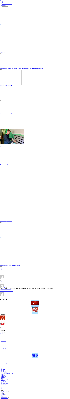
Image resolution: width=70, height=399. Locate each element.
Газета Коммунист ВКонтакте (4, 372)
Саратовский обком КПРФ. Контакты (4, 398)
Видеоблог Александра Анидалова (4, 368)
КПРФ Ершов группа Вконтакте (4, 347)
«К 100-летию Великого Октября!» (4, 391)
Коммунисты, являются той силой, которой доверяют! (6, 291)
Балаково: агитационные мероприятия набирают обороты (6, 221)
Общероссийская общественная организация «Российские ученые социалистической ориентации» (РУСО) (11, 345)
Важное (2, 392)
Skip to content (1, 0)
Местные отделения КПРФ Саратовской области (7, 4)
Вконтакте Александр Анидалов (4, 370)
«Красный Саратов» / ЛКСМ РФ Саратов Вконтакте (6, 348)
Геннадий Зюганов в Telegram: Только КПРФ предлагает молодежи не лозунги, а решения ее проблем (10, 265)
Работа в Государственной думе (4, 397)
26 (2, 333)
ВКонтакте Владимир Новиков (4, 371)
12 (2, 332)
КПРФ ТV (2, 395)
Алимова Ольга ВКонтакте (3, 365)
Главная (2, 1)
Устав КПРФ (3, 2)
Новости (2, 281)
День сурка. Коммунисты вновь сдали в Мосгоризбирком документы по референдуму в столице (11, 282)
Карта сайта (2, 388)
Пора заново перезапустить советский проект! (4, 164)
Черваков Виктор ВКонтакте (4, 384)
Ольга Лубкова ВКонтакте (3, 381)
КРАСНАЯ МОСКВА (3, 378)
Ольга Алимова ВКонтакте (3, 342)
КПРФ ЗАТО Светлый (3, 376)
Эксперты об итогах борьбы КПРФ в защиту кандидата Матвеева (6, 85)
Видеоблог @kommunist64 (3, 367)
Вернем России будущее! (2, 52)
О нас (1, 3)
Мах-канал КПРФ (3, 380)
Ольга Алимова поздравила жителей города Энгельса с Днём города (7, 113)
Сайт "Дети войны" (3, 382)
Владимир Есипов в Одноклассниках (4, 344)
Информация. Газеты (3, 394)
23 (0, 333)
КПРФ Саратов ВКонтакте (3, 377)
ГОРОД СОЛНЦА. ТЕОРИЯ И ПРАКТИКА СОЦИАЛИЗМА (7, 373)
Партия (2, 396)
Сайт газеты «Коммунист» (3, 341)
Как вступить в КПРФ (3, 5)
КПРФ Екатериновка (3, 375)
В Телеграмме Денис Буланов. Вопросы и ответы (6, 366)
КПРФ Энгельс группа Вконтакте (4, 346)
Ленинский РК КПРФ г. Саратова (4, 379)
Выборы (2, 393)
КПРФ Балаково (2, 374)
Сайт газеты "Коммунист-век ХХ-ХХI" (5, 383)
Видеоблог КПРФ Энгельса (4, 369)
